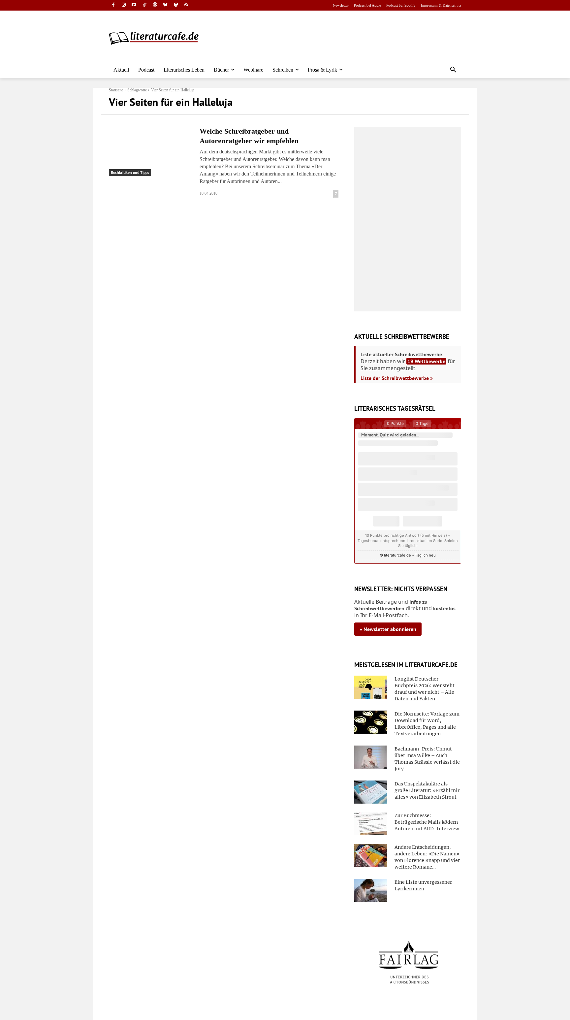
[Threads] (154, 5)
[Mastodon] (176, 5)
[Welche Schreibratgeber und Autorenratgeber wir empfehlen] (150, 151)
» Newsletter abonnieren (388, 629)
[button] (453, 70)
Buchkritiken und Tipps (130, 172)
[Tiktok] (144, 5)
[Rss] (186, 5)
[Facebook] (113, 5)
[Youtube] (134, 5)
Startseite (116, 90)
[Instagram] (123, 5)
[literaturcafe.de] (157, 38)
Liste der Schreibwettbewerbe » (397, 378)
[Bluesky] (165, 5)
